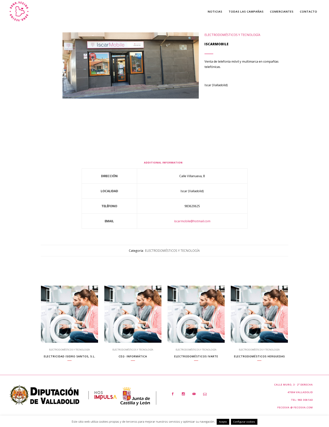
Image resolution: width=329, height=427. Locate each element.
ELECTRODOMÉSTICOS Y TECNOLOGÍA (232, 35)
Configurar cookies (244, 421)
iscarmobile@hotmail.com (192, 221)
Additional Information (163, 162)
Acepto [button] (223, 421)
